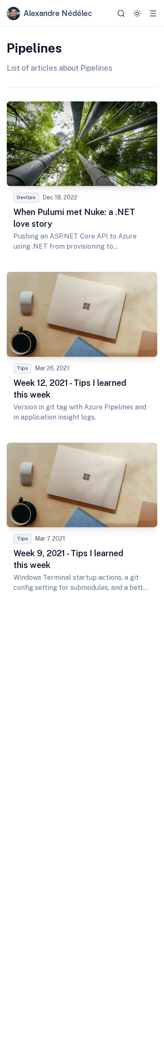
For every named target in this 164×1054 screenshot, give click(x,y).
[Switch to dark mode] (137, 13)
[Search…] (121, 13)
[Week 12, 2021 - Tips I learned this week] (82, 350)
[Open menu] (153, 13)
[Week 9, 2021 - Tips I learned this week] (82, 521)
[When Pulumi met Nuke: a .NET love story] (82, 179)
